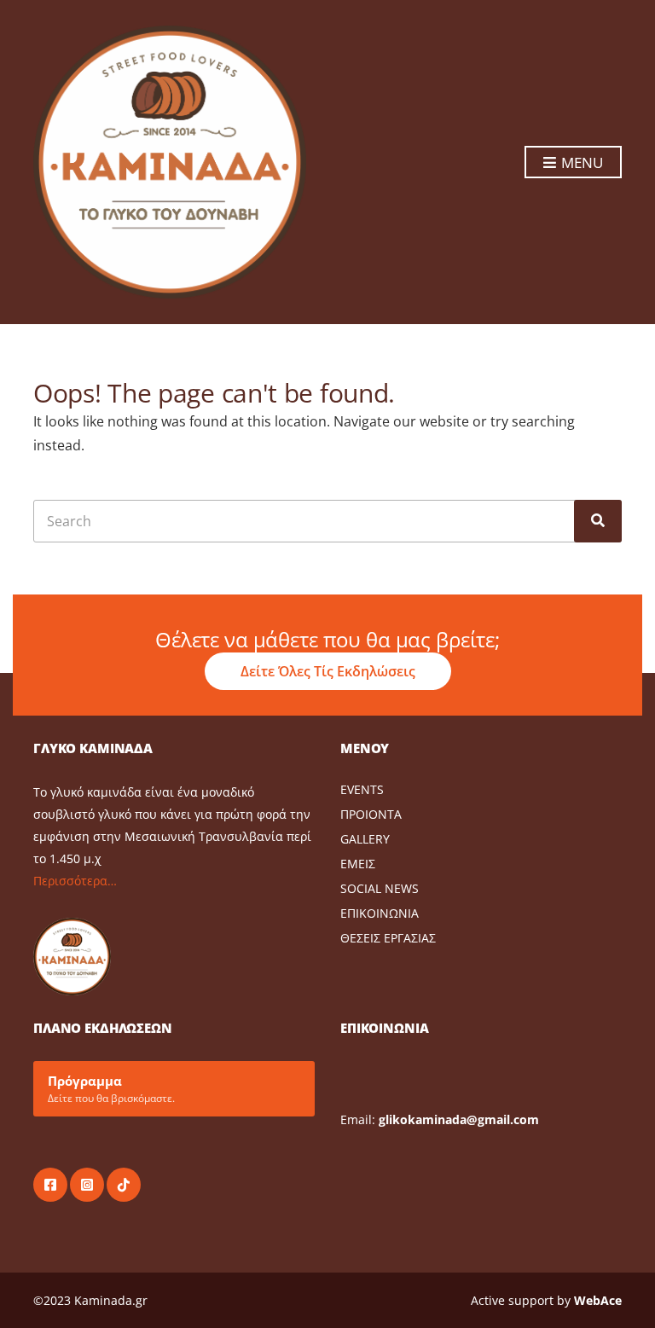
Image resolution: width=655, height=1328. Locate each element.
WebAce (598, 1300)
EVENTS (362, 789)
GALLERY (365, 839)
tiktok (124, 1185)
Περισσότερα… (75, 881)
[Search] (598, 521)
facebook (50, 1185)
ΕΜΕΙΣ (357, 863)
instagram (87, 1185)
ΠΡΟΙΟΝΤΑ (371, 814)
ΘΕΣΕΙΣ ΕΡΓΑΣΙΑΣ (388, 938)
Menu (580, 162)
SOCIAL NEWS (379, 888)
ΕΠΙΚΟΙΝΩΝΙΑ (379, 913)
